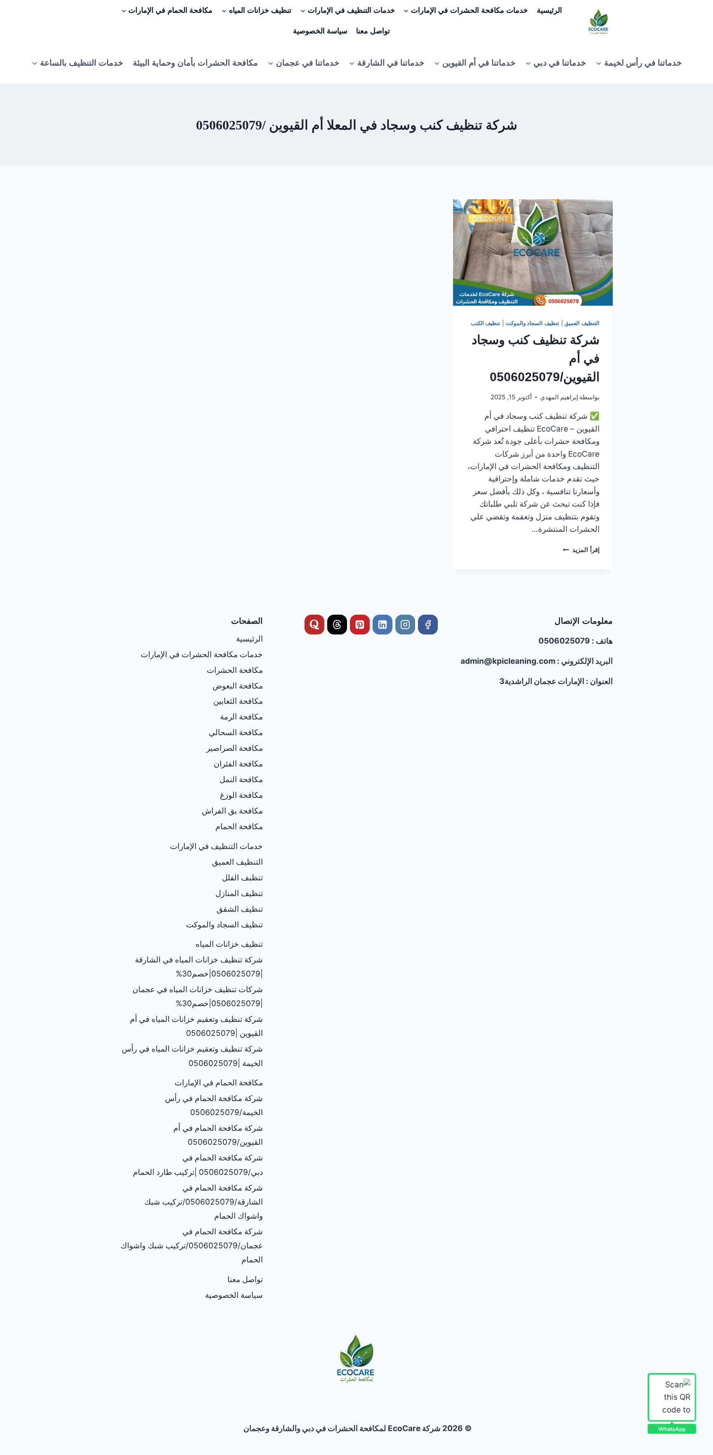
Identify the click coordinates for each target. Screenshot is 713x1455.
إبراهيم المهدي (559, 397)
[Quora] (314, 624)
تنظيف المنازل (239, 893)
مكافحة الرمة (241, 717)
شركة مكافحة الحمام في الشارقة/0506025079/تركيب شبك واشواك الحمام (203, 1202)
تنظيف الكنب (486, 323)
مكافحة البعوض (237, 686)
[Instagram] (405, 624)
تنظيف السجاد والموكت (532, 323)
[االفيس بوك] (428, 624)
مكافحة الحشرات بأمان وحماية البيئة (195, 62)
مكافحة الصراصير (234, 748)
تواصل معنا (373, 31)
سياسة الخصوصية (320, 31)
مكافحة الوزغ (241, 795)
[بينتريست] (360, 624)
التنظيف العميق (582, 323)
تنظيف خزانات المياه (229, 944)
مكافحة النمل (241, 779)
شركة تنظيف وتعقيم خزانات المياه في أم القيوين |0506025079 (196, 1026)
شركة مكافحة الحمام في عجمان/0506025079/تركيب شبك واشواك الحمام (191, 1245)
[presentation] (533, 252)
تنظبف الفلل (242, 877)
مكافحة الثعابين (238, 701)
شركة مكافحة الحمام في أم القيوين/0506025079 (218, 1135)
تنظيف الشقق (240, 909)
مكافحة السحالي (236, 732)
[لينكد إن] (382, 624)
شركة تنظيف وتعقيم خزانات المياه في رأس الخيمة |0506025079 (192, 1056)
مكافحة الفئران (238, 764)
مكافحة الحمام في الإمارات (219, 1082)
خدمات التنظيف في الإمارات (216, 846)
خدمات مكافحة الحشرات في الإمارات (202, 654)
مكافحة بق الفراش (232, 811)
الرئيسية (549, 10)
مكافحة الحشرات (235, 670)
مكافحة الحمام (239, 826)
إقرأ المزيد (581, 550)
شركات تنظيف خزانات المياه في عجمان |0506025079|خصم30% (197, 996)
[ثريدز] (337, 624)
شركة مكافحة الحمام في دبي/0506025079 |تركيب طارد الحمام (198, 1165)
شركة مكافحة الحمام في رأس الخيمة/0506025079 (214, 1105)
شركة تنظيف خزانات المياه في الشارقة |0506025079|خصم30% (199, 967)
